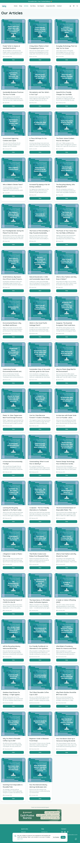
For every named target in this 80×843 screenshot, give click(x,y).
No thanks (56, 837)
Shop (20, 6)
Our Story (33, 6)
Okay (63, 837)
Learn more (20, 839)
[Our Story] (73, 6)
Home (15, 6)
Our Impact (40, 6)
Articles (26, 6)
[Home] (70, 6)
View (13, 60)
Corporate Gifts (50, 6)
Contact (59, 6)
